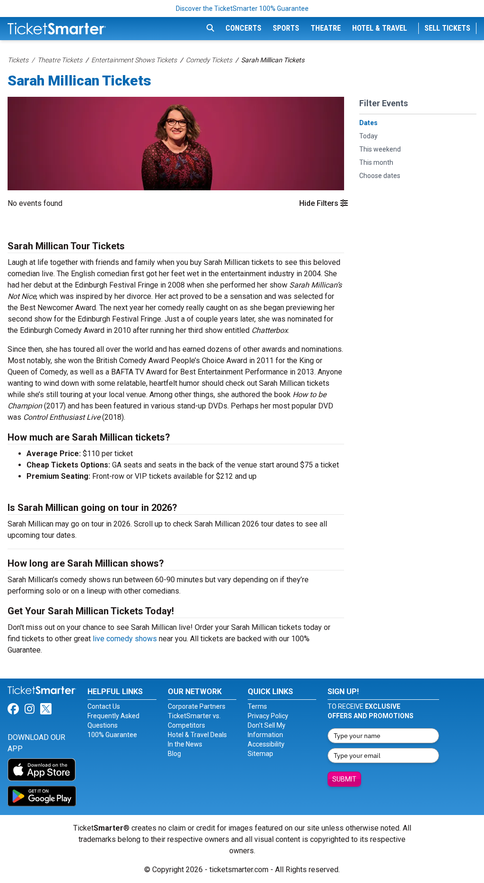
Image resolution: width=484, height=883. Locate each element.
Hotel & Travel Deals (197, 735)
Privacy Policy (268, 716)
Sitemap (260, 753)
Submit (344, 779)
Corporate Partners (196, 706)
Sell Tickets (447, 28)
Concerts (243, 28)
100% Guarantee (112, 735)
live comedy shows (125, 638)
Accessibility (266, 744)
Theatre (326, 28)
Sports (286, 28)
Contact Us (103, 706)
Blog (174, 753)
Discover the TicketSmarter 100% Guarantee (242, 8)
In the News (185, 744)
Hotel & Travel (379, 28)
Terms (257, 706)
